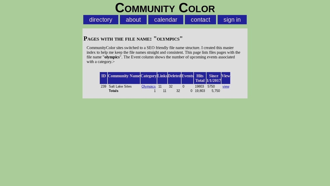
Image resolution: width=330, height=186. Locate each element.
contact (200, 19)
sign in (232, 19)
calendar (165, 19)
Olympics (149, 86)
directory (100, 19)
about (133, 19)
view (225, 86)
